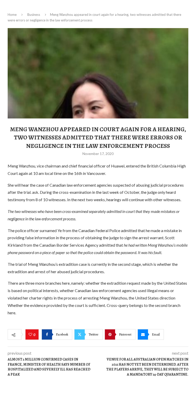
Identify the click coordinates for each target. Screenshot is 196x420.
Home (12, 15)
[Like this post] (31, 334)
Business (33, 15)
